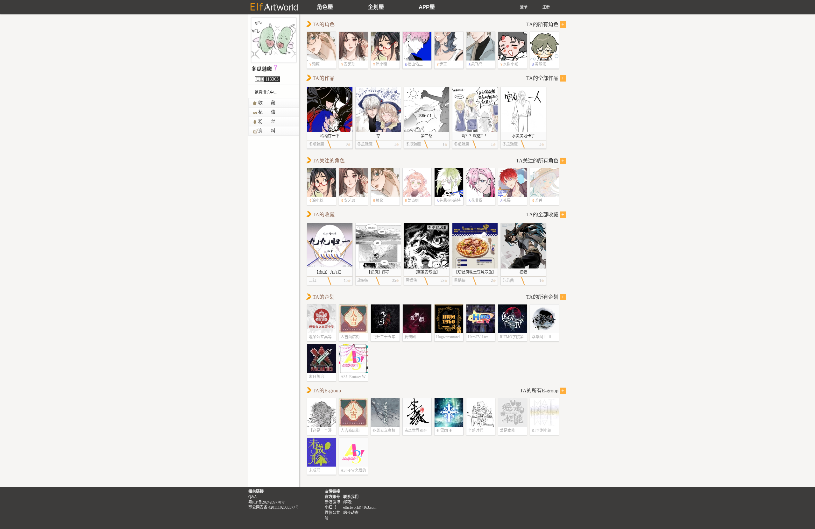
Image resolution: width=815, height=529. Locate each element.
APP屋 (427, 7)
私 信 (267, 112)
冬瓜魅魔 (262, 69)
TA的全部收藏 (545, 214)
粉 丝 (267, 121)
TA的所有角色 (545, 24)
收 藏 (267, 102)
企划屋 (376, 7)
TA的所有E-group (542, 390)
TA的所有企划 (545, 297)
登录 (524, 7)
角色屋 (325, 7)
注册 (546, 7)
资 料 (267, 130)
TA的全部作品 (545, 78)
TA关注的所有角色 (540, 160)
